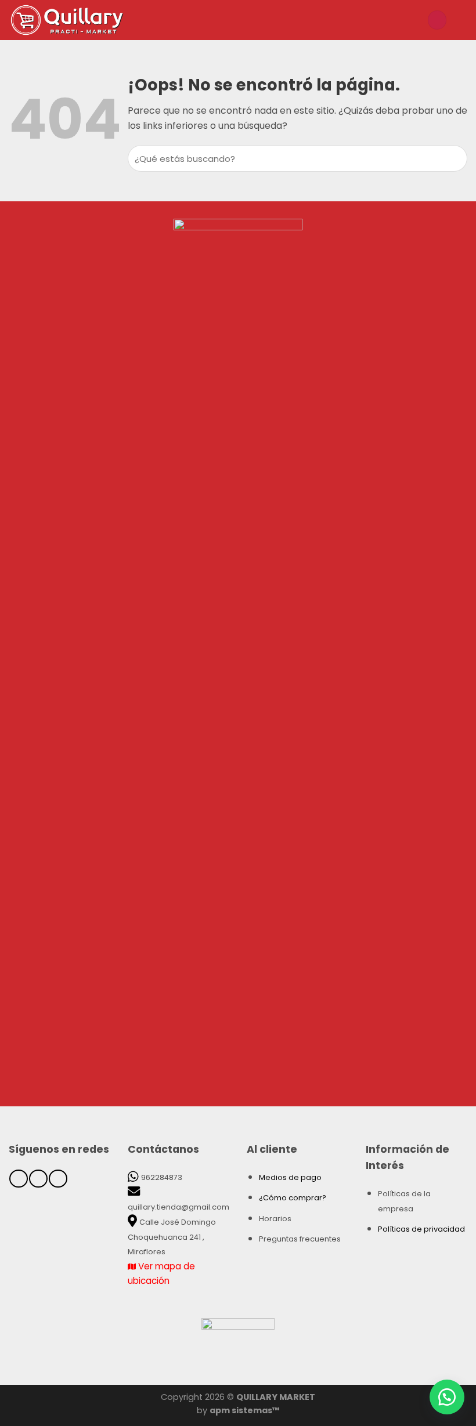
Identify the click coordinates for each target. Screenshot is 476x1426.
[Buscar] (437, 20)
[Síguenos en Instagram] (38, 1179)
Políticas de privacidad (421, 1229)
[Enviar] (457, 158)
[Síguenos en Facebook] (18, 1179)
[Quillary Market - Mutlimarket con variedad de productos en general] (90, 20)
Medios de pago (290, 1177)
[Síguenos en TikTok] (58, 1179)
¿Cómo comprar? (292, 1198)
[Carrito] (461, 19)
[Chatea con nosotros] (447, 1397)
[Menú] (412, 20)
